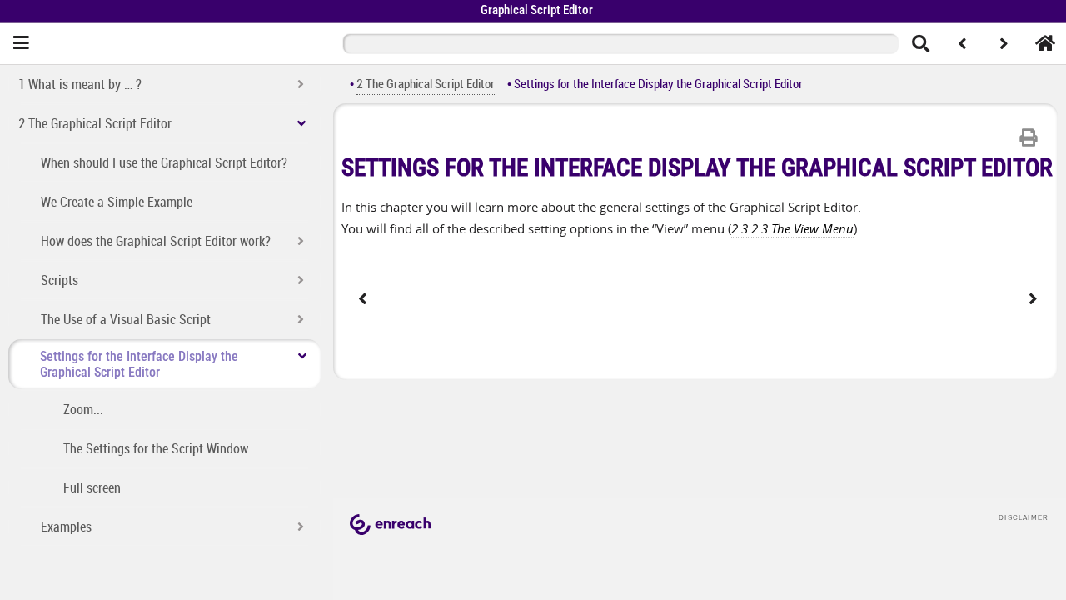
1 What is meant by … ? (80, 84)
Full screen (92, 487)
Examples (66, 527)
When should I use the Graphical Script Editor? (164, 162)
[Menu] (21, 43)
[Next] (1003, 43)
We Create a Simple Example (116, 201)
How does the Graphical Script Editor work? (156, 241)
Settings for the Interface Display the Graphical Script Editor (139, 364)
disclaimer (1024, 518)
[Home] (1045, 43)
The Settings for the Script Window (155, 448)
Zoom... (83, 409)
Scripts (59, 280)
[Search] (920, 43)
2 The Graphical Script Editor (95, 123)
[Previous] (962, 43)
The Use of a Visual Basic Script (126, 319)
